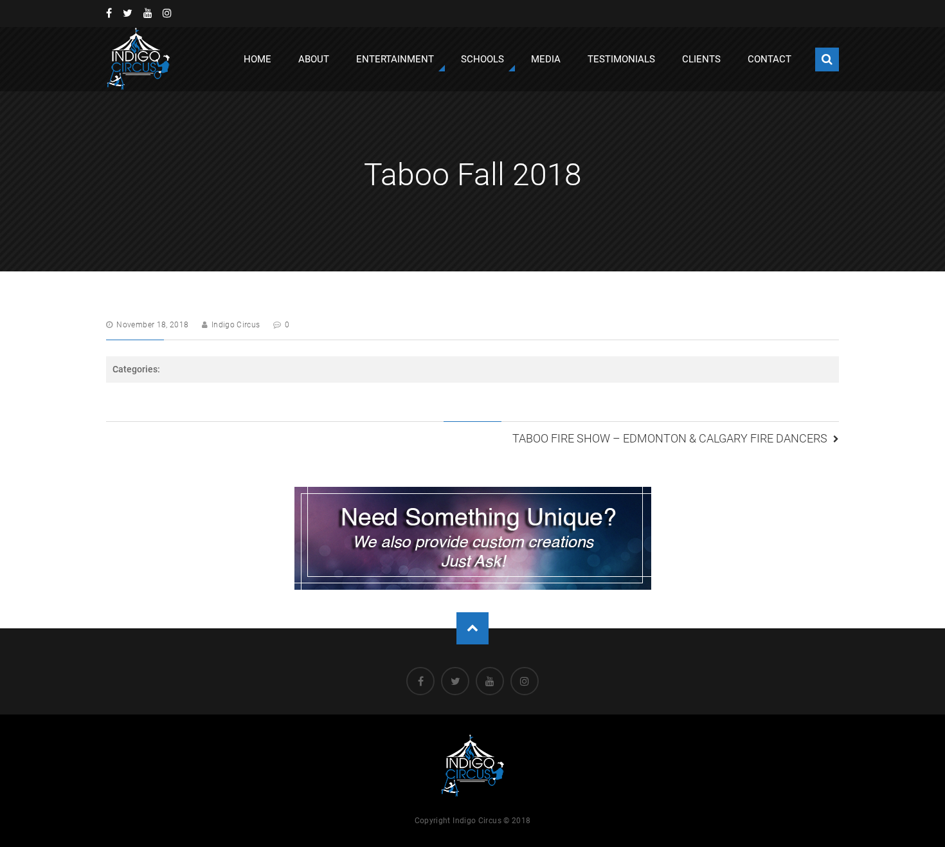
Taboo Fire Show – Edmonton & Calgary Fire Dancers (669, 438)
